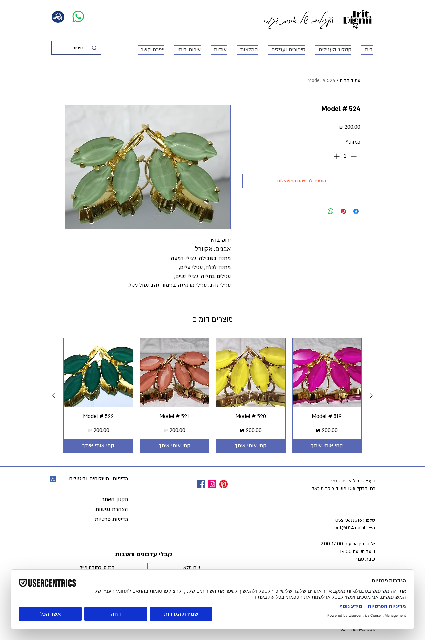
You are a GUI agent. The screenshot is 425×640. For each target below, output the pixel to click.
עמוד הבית (350, 80)
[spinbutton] (345, 156)
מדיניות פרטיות (111, 519)
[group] (212, 395)
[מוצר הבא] (54, 396)
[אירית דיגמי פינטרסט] (223, 484)
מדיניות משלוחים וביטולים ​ (97, 478)
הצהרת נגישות (111, 509)
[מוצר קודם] (371, 396)
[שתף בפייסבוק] (356, 211)
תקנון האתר (115, 499)
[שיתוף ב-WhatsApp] (331, 211)
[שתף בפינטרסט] (343, 211)
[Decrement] (354, 156)
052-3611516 (348, 520)
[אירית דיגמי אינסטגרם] (212, 484)
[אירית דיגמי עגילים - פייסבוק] (201, 484)
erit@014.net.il (349, 528)
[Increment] (336, 156)
